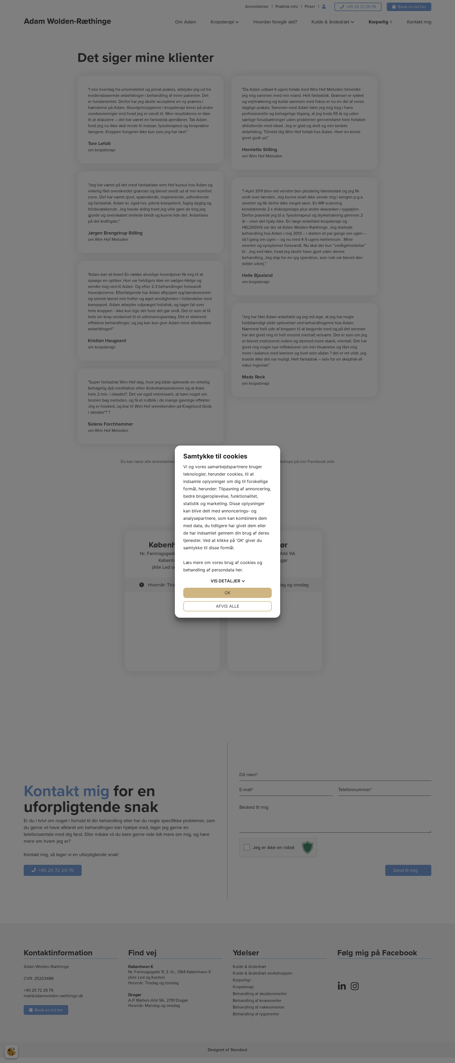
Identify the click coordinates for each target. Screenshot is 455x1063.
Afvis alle (227, 606)
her (239, 569)
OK (227, 592)
